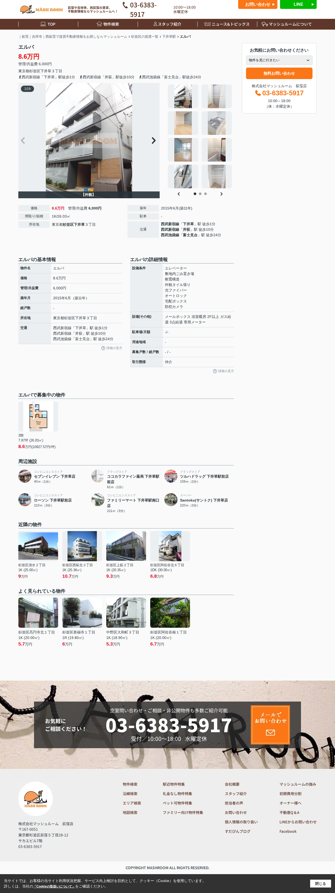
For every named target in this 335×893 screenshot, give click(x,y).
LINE (298, 4)
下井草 (45, 71)
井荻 (186, 229)
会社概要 (232, 784)
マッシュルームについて (290, 24)
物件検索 (111, 24)
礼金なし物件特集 (177, 793)
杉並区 (34, 71)
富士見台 (190, 235)
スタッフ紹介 (169, 24)
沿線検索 (130, 793)
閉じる (320, 883)
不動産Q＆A (289, 812)
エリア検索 (132, 803)
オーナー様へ (291, 803)
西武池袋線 (170, 235)
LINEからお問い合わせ (298, 821)
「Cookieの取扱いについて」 (54, 886)
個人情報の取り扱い (241, 821)
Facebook (288, 831)
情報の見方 (114, 348)
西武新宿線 (170, 224)
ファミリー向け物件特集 (183, 812)
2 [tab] (200, 193)
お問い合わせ (257, 4)
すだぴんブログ (237, 831)
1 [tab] (195, 193)
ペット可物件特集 (177, 803)
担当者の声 (234, 803)
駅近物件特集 (174, 784)
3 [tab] (205, 193)
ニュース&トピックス (231, 24)
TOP (51, 24)
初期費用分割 (291, 793)
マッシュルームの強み (298, 784)
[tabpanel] (200, 136)
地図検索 (130, 812)
